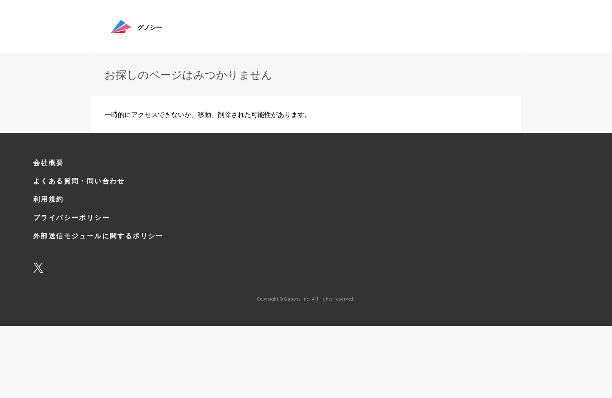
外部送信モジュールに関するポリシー (98, 235)
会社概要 (48, 162)
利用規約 (48, 199)
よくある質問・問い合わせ (79, 180)
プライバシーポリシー (71, 217)
